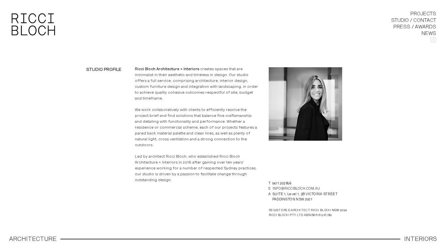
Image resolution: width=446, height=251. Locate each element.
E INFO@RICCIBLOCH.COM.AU (294, 189)
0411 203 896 (281, 183)
